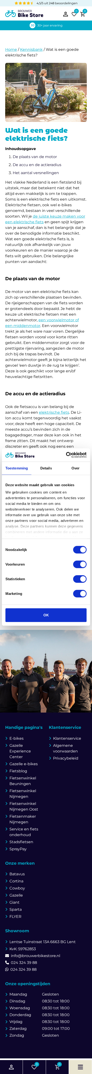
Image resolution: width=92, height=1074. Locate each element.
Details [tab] (46, 468)
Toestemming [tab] (16, 468)
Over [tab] (75, 468)
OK (46, 615)
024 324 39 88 (24, 962)
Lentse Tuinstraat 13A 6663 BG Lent (42, 942)
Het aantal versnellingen (36, 173)
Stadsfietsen (21, 842)
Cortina (16, 881)
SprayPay (18, 849)
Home (11, 49)
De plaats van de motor (35, 157)
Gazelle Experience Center (20, 751)
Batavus (17, 874)
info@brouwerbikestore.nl (35, 956)
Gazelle (16, 895)
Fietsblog (18, 771)
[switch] (80, 564)
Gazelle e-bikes (23, 764)
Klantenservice (67, 738)
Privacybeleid (65, 758)
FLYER (15, 916)
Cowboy (17, 888)
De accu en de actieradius (37, 165)
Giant (14, 902)
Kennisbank (31, 49)
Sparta (15, 909)
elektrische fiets (54, 412)
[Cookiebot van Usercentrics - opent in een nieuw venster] (66, 455)
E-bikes (16, 738)
